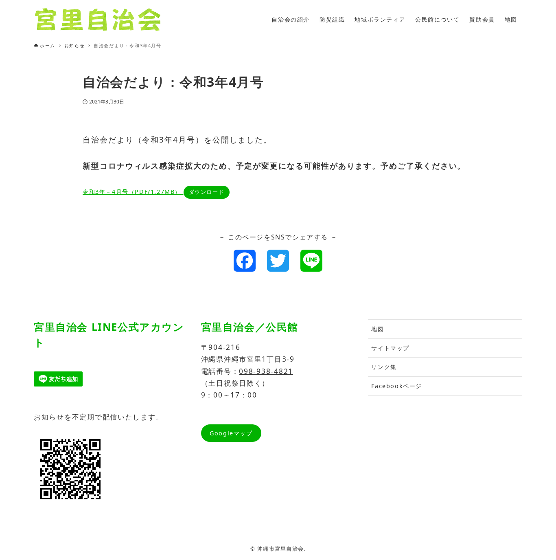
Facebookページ (396, 386)
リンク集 (383, 367)
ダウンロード (207, 191)
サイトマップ (390, 348)
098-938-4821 (266, 371)
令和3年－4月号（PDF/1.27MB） (133, 191)
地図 (377, 329)
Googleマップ (231, 433)
